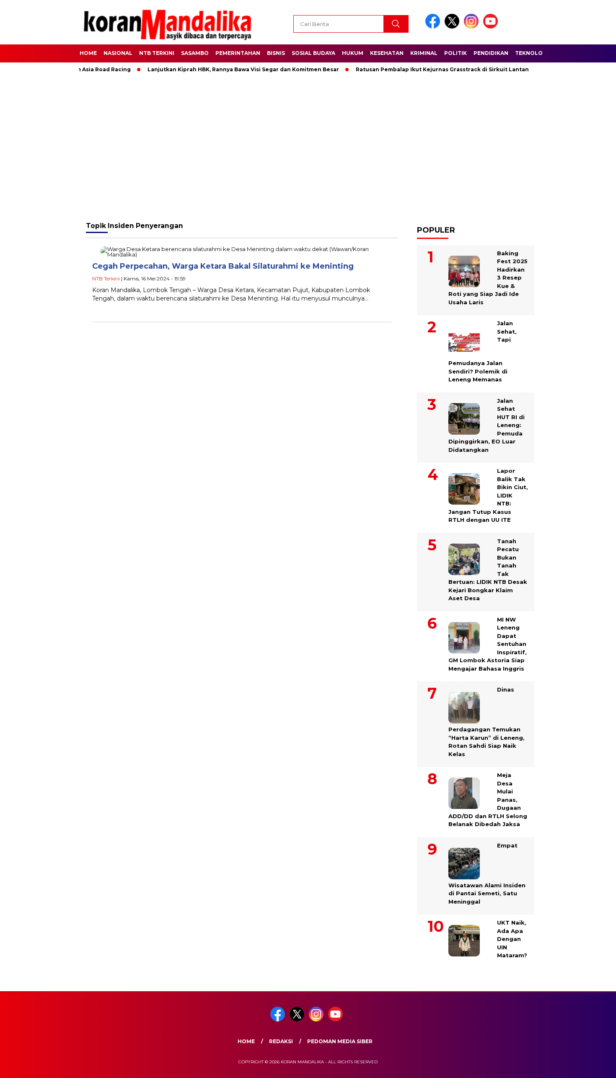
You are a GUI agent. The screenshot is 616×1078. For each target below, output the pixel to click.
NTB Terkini (156, 53)
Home (88, 53)
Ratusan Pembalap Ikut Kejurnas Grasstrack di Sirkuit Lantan (424, 69)
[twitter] (453, 26)
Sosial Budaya (313, 53)
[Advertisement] (308, 146)
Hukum (352, 53)
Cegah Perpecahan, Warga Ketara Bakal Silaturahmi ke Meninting (223, 266)
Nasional (118, 53)
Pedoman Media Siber (340, 1041)
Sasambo (195, 53)
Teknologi (532, 53)
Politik (455, 53)
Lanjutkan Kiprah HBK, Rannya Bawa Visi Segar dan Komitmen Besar (225, 69)
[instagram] (472, 26)
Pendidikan (491, 53)
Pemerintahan (237, 53)
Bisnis (276, 53)
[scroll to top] (591, 1065)
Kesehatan (387, 53)
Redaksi (281, 1041)
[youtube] (492, 26)
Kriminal (423, 53)
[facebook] (434, 26)
